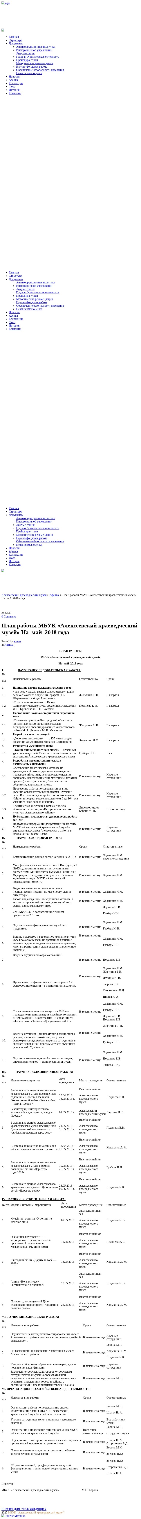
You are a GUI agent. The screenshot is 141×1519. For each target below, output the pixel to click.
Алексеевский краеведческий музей (24, 595)
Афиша (54, 595)
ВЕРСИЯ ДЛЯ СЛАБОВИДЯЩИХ (23, 1509)
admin (17, 641)
